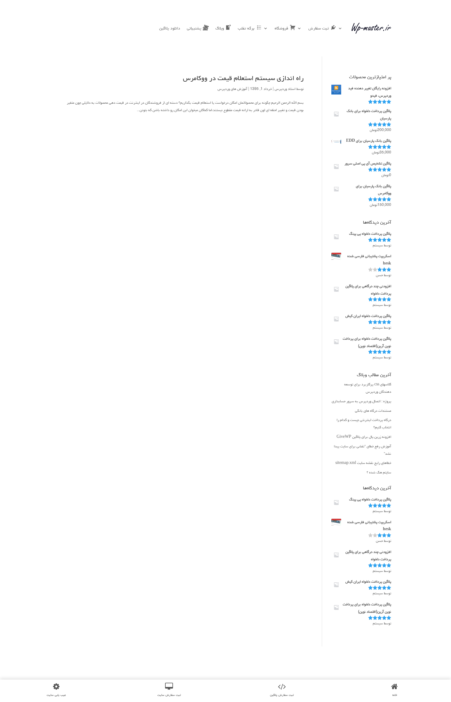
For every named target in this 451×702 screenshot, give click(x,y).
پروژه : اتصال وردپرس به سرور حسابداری (361, 401)
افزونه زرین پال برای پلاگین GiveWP (364, 436)
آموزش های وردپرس (232, 88)
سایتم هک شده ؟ (379, 472)
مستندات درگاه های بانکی (373, 410)
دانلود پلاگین (169, 28)
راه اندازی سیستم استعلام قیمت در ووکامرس (243, 78)
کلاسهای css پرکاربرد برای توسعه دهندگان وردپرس (367, 388)
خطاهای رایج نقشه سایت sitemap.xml (363, 462)
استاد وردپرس (285, 88)
